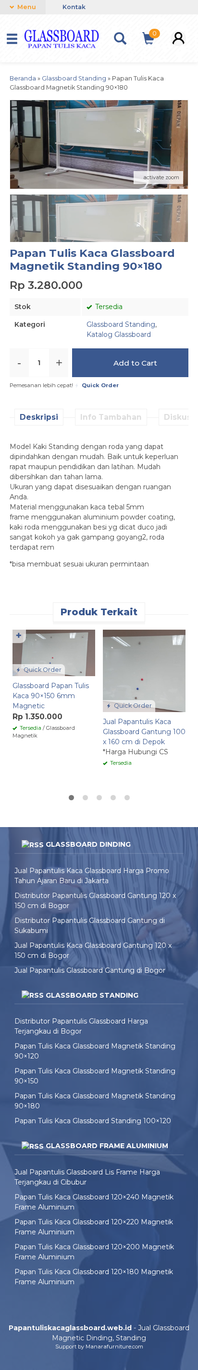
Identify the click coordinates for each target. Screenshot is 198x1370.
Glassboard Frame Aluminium (107, 1145)
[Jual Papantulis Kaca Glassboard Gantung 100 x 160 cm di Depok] (144, 670)
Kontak (73, 7)
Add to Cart (134, 363)
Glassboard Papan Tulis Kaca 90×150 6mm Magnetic (50, 695)
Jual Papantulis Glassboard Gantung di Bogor (89, 970)
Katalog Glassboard (119, 334)
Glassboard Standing (121, 324)
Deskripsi (39, 417)
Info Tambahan (111, 417)
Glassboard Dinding (88, 844)
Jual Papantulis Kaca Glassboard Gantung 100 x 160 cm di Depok (144, 731)
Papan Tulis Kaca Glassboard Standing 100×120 (92, 1121)
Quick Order (42, 669)
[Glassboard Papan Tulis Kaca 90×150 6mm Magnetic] (53, 652)
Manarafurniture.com (114, 1346)
